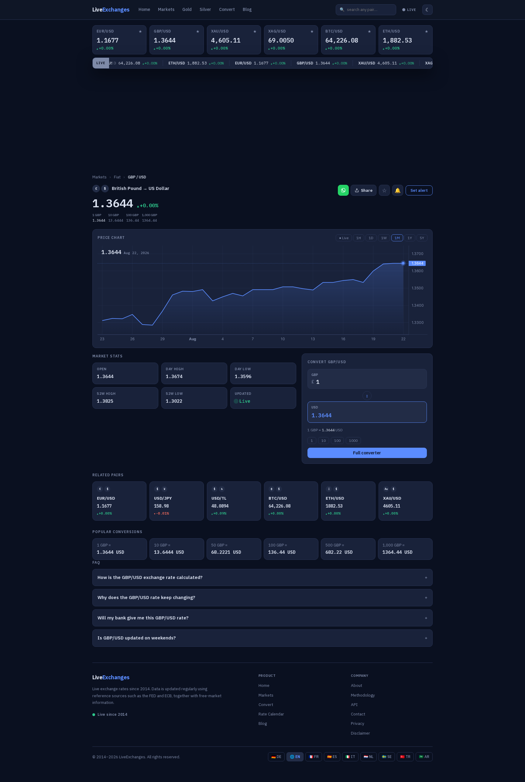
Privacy (357, 723)
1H (358, 238)
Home (144, 9)
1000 (353, 440)
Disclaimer (360, 733)
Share (366, 190)
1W (384, 238)
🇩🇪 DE (276, 756)
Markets (166, 9)
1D (371, 238)
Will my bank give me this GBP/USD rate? (143, 618)
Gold (187, 9)
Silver (205, 9)
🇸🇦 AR (424, 756)
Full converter (367, 453)
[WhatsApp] (343, 190)
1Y (410, 238)
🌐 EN (295, 756)
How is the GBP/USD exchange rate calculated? (150, 577)
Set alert (419, 190)
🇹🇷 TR (405, 756)
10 (323, 440)
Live (110, 9)
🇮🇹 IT (350, 756)
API (354, 704)
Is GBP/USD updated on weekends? (137, 638)
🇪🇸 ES (332, 756)
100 (337, 440)
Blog (247, 9)
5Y (422, 238)
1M (397, 238)
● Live (343, 238)
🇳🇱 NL (368, 756)
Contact (358, 714)
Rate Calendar (271, 714)
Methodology (363, 695)
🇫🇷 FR (314, 756)
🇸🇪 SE (387, 756)
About (356, 685)
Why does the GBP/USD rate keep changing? (146, 597)
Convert (227, 9)
